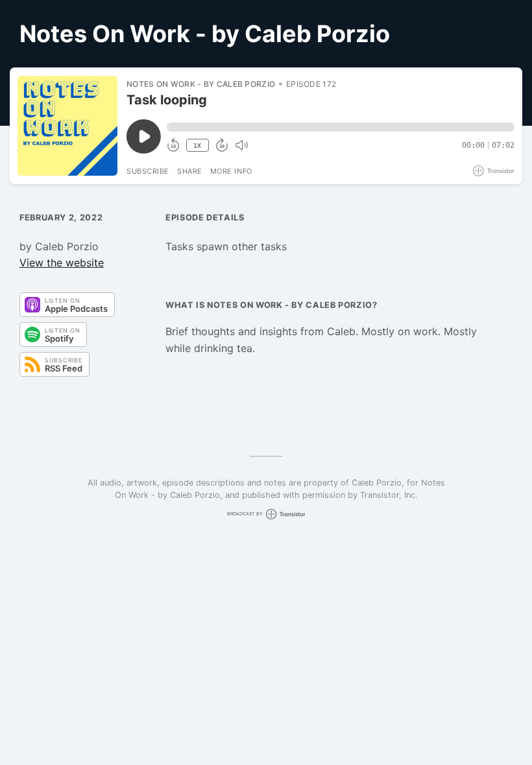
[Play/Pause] (67, 125)
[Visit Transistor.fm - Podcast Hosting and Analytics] (493, 170)
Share (189, 171)
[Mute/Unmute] (241, 145)
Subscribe (148, 171)
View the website (61, 262)
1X (197, 145)
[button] (340, 127)
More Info (231, 171)
